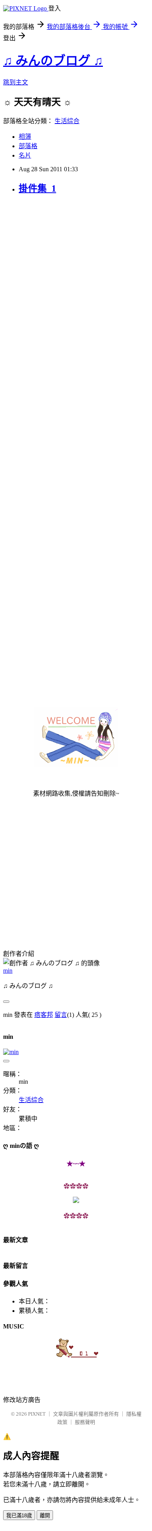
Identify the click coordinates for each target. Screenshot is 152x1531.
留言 (61, 1014)
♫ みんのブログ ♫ (53, 61)
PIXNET (37, 1414)
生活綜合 (67, 121)
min (7, 970)
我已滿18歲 (19, 1515)
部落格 (28, 146)
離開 (45, 1515)
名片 (25, 155)
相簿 (25, 136)
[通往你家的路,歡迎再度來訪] (76, 1201)
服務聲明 (85, 1422)
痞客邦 (43, 1014)
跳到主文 (15, 82)
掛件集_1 (37, 188)
